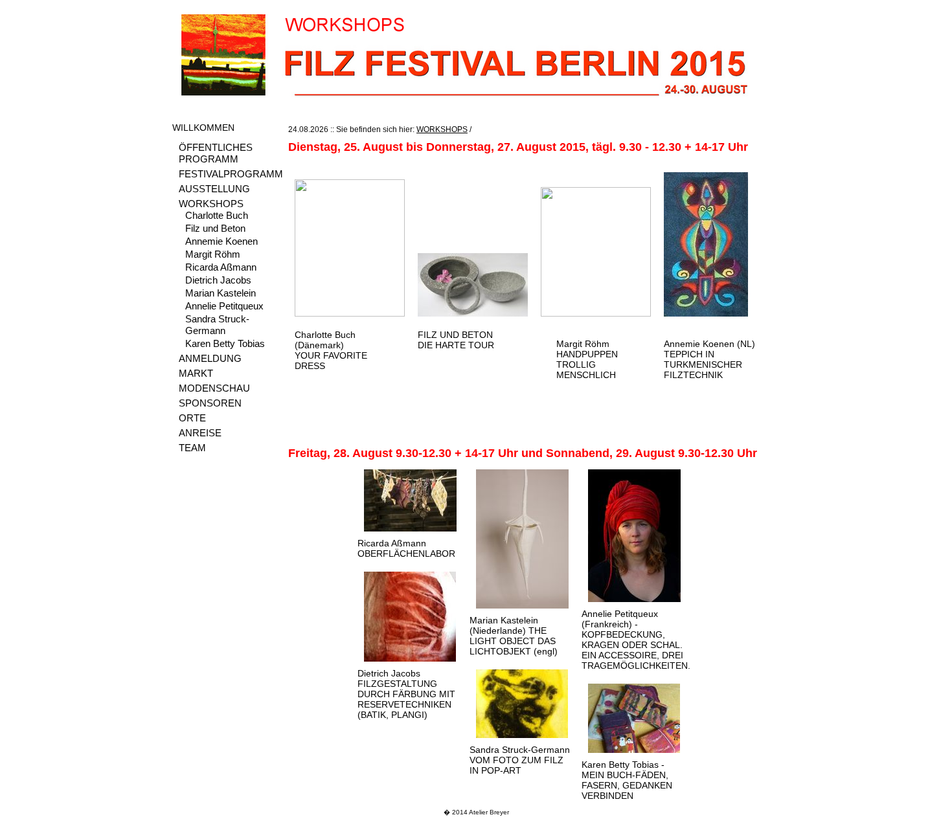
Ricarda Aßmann (220, 267)
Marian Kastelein (220, 292)
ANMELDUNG (210, 358)
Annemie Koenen (221, 241)
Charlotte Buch (216, 215)
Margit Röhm (212, 254)
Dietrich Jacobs (218, 279)
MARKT (196, 373)
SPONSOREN (210, 402)
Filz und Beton (215, 228)
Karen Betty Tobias (225, 343)
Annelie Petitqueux (224, 305)
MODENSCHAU (214, 388)
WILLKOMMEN (203, 127)
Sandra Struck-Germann (217, 324)
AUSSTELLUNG (214, 188)
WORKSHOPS (211, 203)
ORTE (192, 417)
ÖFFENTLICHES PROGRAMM (216, 153)
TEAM (192, 447)
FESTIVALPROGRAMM (231, 173)
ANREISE (200, 432)
